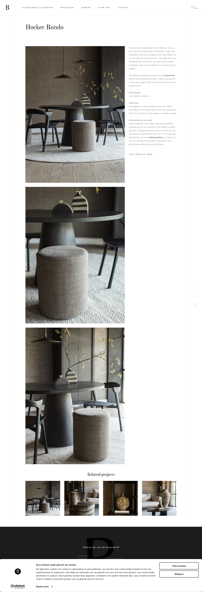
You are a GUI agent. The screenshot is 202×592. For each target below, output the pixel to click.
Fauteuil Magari (81, 500)
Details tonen (42, 586)
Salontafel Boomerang (159, 500)
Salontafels (159, 493)
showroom (169, 75)
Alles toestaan (179, 566)
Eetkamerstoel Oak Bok (42, 500)
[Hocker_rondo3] (75, 255)
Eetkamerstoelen (43, 493)
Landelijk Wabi (143, 154)
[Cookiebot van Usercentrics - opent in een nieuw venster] (18, 587)
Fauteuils (81, 495)
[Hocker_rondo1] (75, 396)
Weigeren (179, 574)
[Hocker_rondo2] (75, 114)
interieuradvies (155, 137)
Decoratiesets (120, 495)
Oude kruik (120, 500)
